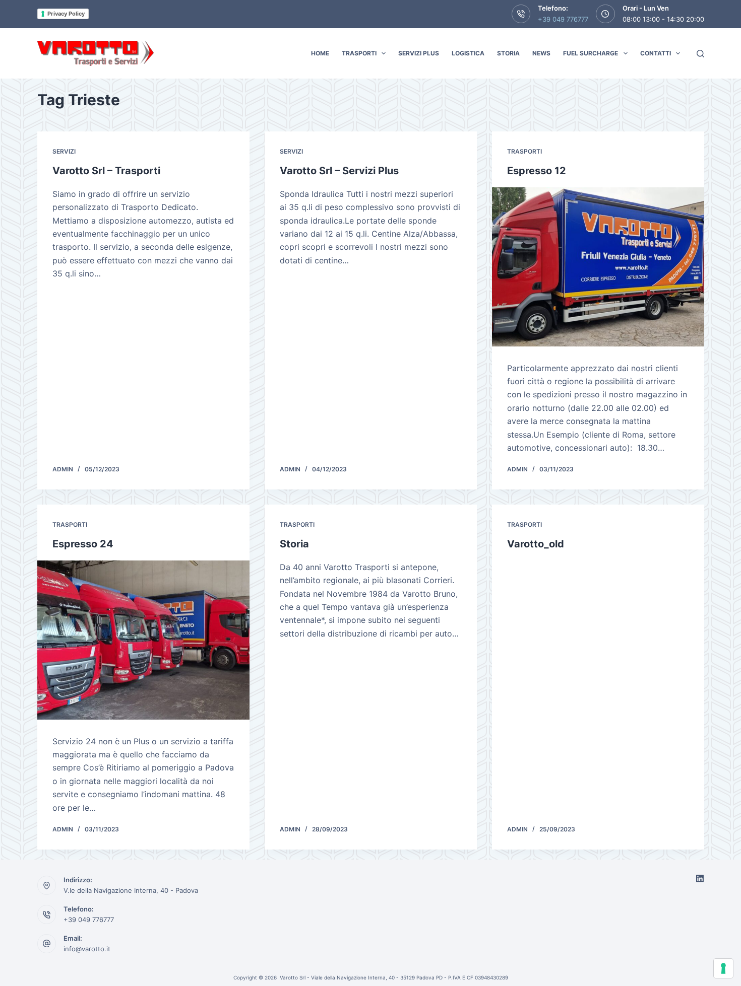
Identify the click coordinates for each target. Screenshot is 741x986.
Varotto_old (535, 544)
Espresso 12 (536, 171)
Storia (508, 53)
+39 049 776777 (563, 19)
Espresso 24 (82, 544)
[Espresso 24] (143, 640)
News (541, 53)
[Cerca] (700, 53)
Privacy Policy (66, 13)
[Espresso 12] (598, 266)
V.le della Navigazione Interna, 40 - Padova (131, 890)
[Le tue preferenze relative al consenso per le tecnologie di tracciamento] (723, 968)
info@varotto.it (87, 949)
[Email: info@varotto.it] (46, 943)
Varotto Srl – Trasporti (106, 171)
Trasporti (359, 53)
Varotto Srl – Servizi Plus (339, 171)
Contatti (655, 53)
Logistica (468, 53)
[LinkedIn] (700, 878)
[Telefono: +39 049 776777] (46, 914)
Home (320, 53)
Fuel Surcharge (590, 53)
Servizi (64, 151)
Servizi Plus (418, 53)
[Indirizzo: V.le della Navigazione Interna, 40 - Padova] (46, 885)
